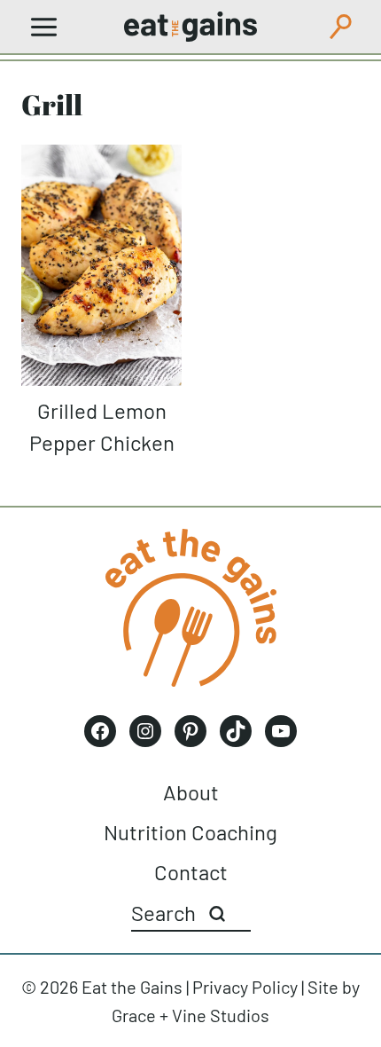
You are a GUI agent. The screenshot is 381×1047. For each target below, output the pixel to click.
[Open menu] (44, 26)
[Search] (217, 914)
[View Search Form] (341, 26)
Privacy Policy (245, 986)
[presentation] (101, 265)
